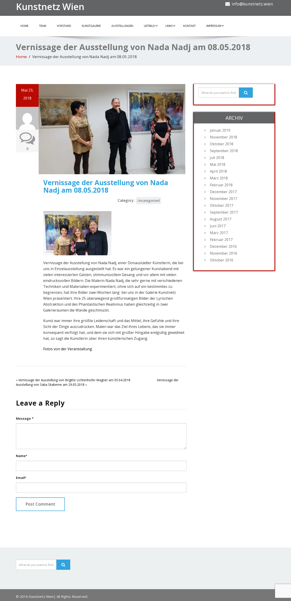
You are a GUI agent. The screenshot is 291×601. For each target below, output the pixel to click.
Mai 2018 (217, 164)
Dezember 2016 (223, 246)
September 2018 (224, 150)
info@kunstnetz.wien (252, 4)
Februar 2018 (221, 185)
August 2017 (220, 219)
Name (21, 456)
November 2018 (223, 137)
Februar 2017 (221, 239)
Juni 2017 (218, 226)
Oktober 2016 (221, 260)
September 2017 (224, 212)
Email (21, 478)
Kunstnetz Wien (50, 6)
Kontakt (189, 26)
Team (42, 26)
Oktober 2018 (221, 144)
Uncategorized (149, 200)
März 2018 (219, 178)
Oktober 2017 (221, 205)
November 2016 (223, 253)
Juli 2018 (217, 157)
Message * (25, 418)
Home (24, 26)
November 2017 (223, 198)
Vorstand (64, 26)
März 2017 (219, 232)
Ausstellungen (122, 26)
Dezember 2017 (223, 191)
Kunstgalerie (91, 26)
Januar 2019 (220, 130)
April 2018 (218, 171)
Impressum (213, 26)
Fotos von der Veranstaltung (67, 348)
